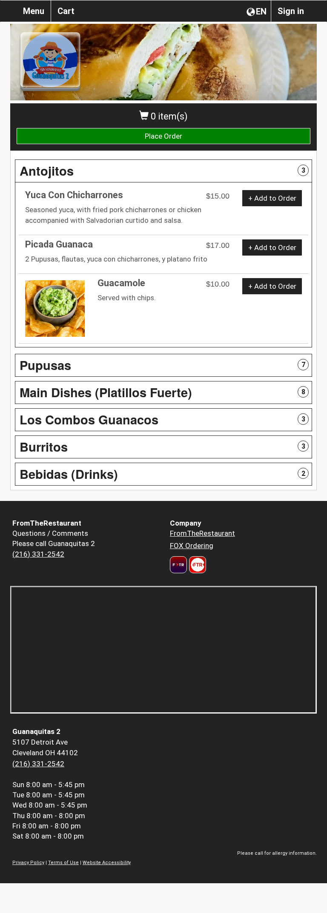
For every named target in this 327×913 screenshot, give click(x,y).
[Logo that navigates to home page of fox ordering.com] (196, 564)
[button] (163, 170)
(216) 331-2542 (38, 554)
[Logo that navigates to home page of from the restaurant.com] (178, 564)
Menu (33, 11)
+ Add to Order (272, 198)
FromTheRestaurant (202, 533)
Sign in (291, 11)
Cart (66, 11)
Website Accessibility (107, 862)
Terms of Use (63, 862)
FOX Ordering (191, 545)
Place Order (163, 136)
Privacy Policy (28, 862)
